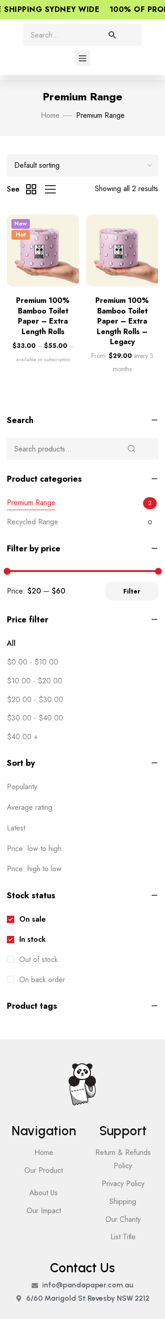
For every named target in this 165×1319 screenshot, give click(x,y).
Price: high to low (34, 868)
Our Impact (44, 1210)
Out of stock (37, 959)
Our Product (43, 1170)
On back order (41, 979)
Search (132, 449)
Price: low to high (34, 848)
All (11, 643)
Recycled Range (32, 522)
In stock (31, 939)
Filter (131, 591)
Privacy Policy (123, 1183)
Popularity (22, 786)
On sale (31, 919)
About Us (43, 1192)
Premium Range (31, 502)
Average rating (29, 807)
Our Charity (123, 1219)
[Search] (121, 35)
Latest (16, 828)
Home (50, 115)
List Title (123, 1236)
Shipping (123, 1201)
